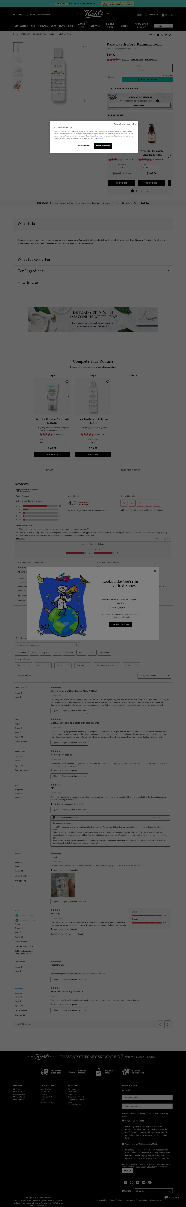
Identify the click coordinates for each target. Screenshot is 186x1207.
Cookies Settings (83, 145)
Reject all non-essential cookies (125, 124)
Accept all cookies (103, 146)
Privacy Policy (98, 138)
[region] (94, 137)
